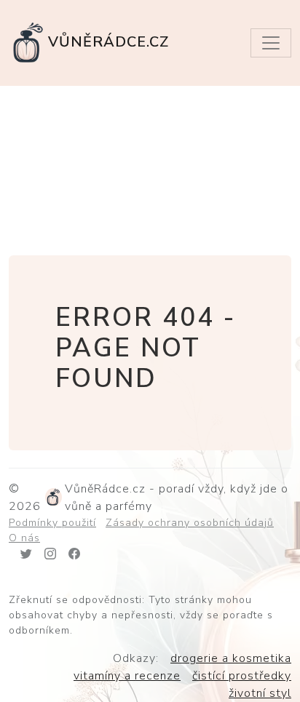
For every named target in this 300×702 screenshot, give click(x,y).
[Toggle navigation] (270, 42)
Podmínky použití (52, 523)
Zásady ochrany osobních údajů (190, 523)
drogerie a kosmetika (230, 658)
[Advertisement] (150, 168)
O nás (24, 538)
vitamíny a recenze (127, 676)
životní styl (260, 693)
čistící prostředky (241, 676)
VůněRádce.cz (108, 42)
